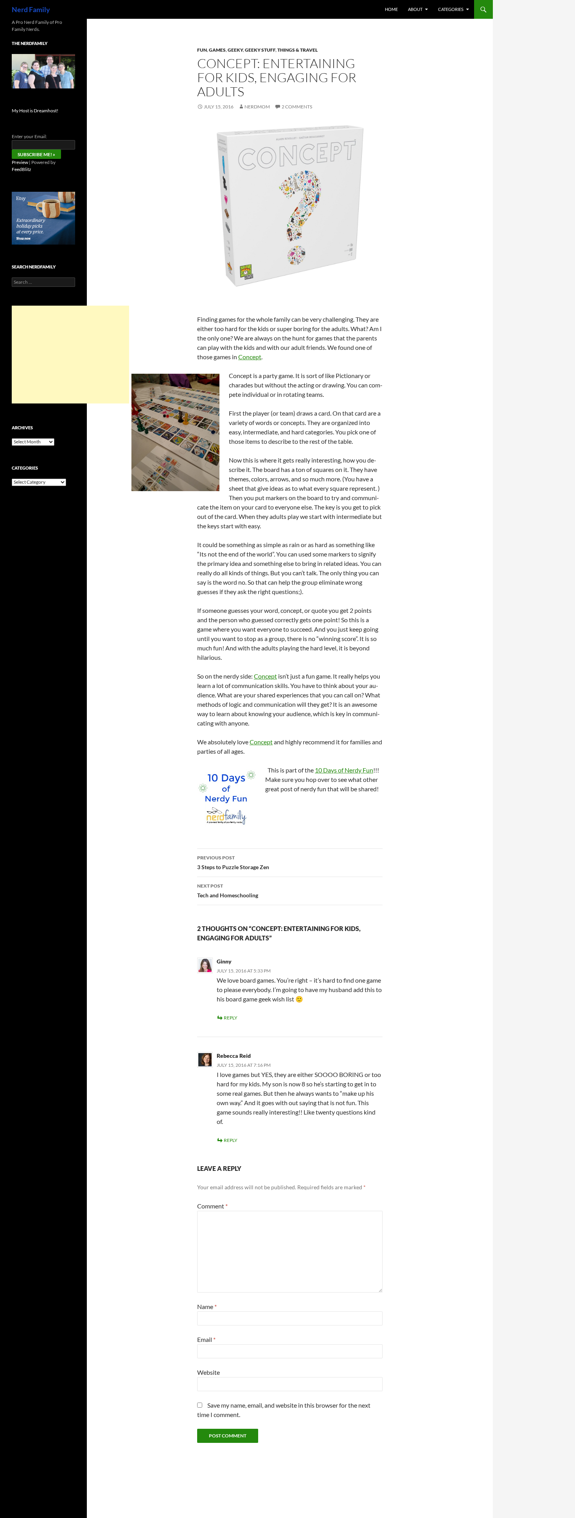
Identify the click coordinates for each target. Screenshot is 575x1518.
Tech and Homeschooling (227, 891)
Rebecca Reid (234, 1055)
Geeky (235, 50)
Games (217, 50)
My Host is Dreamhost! (35, 110)
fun (202, 50)
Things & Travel (297, 50)
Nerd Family (31, 9)
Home (391, 9)
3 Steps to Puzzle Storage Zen (233, 862)
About (415, 9)
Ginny (224, 961)
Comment (212, 1206)
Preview (20, 162)
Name (207, 1306)
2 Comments (297, 107)
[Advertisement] (70, 354)
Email (206, 1339)
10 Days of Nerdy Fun (344, 770)
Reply (230, 1018)
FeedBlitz (21, 169)
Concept (249, 356)
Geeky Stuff (260, 50)
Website (208, 1372)
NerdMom (257, 107)
